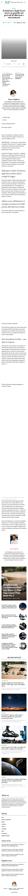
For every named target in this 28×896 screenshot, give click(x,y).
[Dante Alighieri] (14, 93)
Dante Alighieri (7, 22)
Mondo (14, 8)
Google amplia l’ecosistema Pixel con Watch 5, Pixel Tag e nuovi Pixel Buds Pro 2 (12, 590)
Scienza (3, 777)
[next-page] (24, 569)
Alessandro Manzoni (7, 598)
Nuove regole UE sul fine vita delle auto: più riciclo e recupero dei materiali (9, 616)
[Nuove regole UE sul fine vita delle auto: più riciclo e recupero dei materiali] (23, 616)
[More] (23, 64)
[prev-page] (21, 569)
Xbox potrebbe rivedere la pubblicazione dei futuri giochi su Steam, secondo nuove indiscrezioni (9, 636)
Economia (4, 745)
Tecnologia (4, 680)
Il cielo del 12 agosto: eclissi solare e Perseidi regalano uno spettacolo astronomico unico (9, 606)
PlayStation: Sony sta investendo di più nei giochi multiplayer (19, 76)
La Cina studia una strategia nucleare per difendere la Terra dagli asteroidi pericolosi (9, 626)
